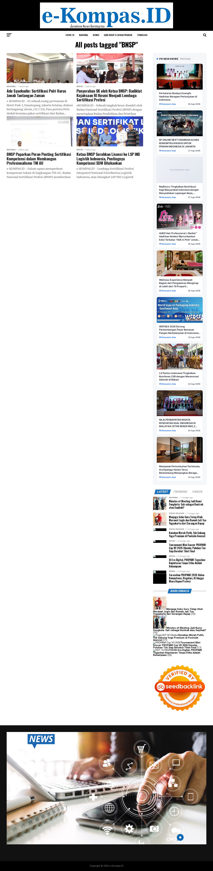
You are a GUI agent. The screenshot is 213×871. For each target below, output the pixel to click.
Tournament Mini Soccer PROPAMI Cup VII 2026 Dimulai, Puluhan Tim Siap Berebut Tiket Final (176, 645)
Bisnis (96, 35)
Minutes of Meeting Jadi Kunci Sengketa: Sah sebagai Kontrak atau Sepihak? (179, 629)
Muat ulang (185, 59)
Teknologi (142, 35)
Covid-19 (70, 35)
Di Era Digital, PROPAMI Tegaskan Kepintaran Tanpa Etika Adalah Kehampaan (177, 653)
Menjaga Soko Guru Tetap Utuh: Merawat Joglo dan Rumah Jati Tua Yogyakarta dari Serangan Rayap (178, 611)
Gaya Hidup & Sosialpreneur (118, 35)
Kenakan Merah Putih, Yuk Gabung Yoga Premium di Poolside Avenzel (178, 638)
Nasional (83, 35)
